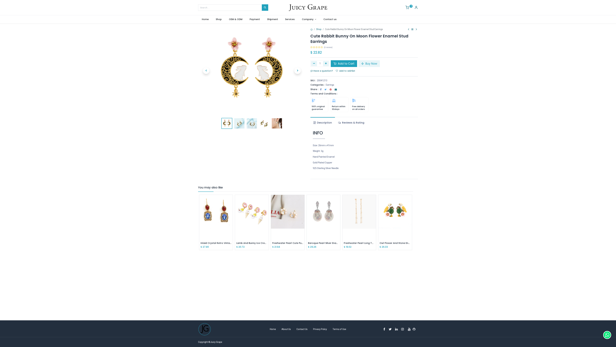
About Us (286, 329)
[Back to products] (412, 29)
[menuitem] (205, 19)
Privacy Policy (320, 329)
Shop (318, 29)
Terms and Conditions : (324, 93)
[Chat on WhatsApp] (607, 335)
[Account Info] (416, 8)
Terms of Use (339, 329)
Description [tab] (324, 123)
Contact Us (302, 329)
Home (273, 329)
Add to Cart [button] (345, 64)
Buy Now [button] (371, 64)
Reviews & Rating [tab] (352, 123)
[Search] (265, 7)
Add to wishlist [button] (347, 70)
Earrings (330, 85)
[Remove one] (314, 63)
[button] (206, 70)
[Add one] (326, 63)
